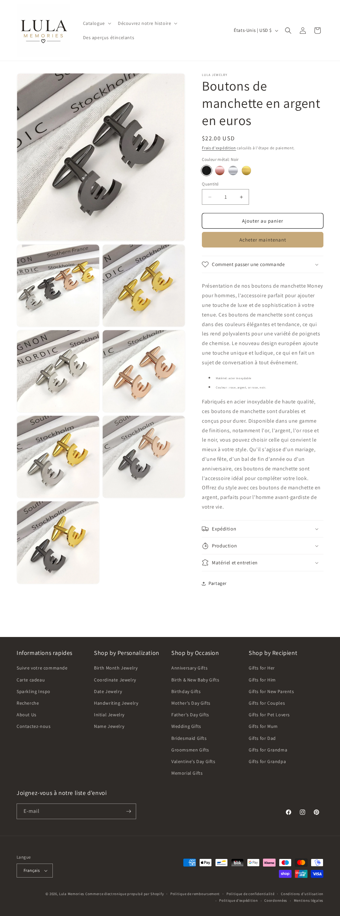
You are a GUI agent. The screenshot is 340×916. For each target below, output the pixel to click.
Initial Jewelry (109, 715)
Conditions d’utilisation (302, 893)
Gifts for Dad (262, 738)
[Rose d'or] (246, 170)
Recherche (28, 703)
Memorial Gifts (187, 773)
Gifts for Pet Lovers (269, 715)
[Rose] (219, 170)
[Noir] (206, 170)
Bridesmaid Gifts (189, 738)
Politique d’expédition (238, 900)
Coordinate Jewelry (115, 680)
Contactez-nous (33, 726)
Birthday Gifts (186, 691)
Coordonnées (275, 900)
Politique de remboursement (195, 893)
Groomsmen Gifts (190, 750)
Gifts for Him (262, 680)
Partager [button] (218, 583)
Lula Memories (71, 893)
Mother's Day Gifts (191, 703)
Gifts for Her (262, 668)
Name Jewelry (109, 726)
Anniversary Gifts (189, 668)
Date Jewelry (108, 691)
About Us (27, 715)
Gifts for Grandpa (267, 761)
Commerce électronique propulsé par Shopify (124, 893)
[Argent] (233, 170)
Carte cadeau (31, 680)
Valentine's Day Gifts (193, 761)
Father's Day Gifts (190, 715)
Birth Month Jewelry (115, 668)
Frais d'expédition (219, 147)
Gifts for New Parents (271, 691)
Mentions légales (308, 900)
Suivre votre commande (42, 668)
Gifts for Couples (267, 703)
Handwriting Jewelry (116, 703)
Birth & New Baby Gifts (195, 680)
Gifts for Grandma (268, 750)
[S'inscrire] (128, 811)
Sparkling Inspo (33, 691)
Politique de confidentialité (250, 893)
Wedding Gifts (186, 726)
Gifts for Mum (263, 726)
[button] (96, 23)
